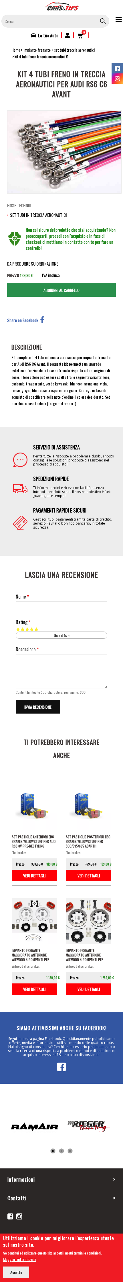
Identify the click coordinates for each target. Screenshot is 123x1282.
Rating (21, 622)
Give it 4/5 (31, 629)
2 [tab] (61, 1151)
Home (15, 50)
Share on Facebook (22, 320)
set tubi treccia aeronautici (74, 50)
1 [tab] (53, 1151)
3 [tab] (70, 1151)
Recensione (25, 649)
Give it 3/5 (27, 629)
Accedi (67, 35)
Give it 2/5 (22, 629)
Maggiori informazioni (19, 1259)
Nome (21, 596)
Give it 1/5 (18, 629)
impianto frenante (37, 50)
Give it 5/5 (36, 629)
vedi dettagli (34, 875)
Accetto (16, 1272)
